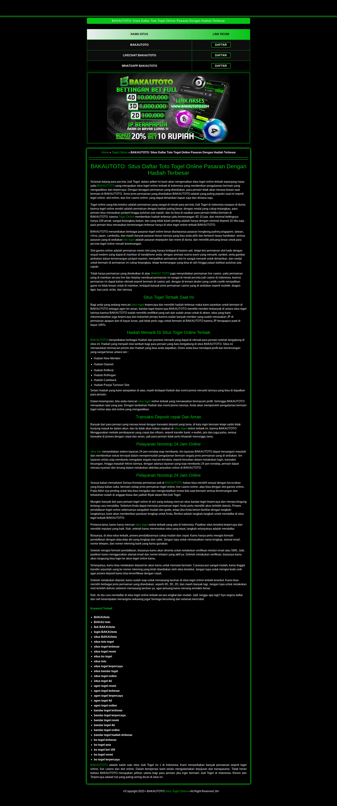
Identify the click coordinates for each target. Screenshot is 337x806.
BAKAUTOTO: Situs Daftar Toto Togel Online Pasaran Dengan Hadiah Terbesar (168, 20)
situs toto (95, 451)
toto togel (129, 239)
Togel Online (120, 152)
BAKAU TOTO (160, 273)
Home (105, 152)
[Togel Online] (168, 12)
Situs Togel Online (176, 791)
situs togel (137, 304)
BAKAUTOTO (106, 185)
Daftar (221, 44)
